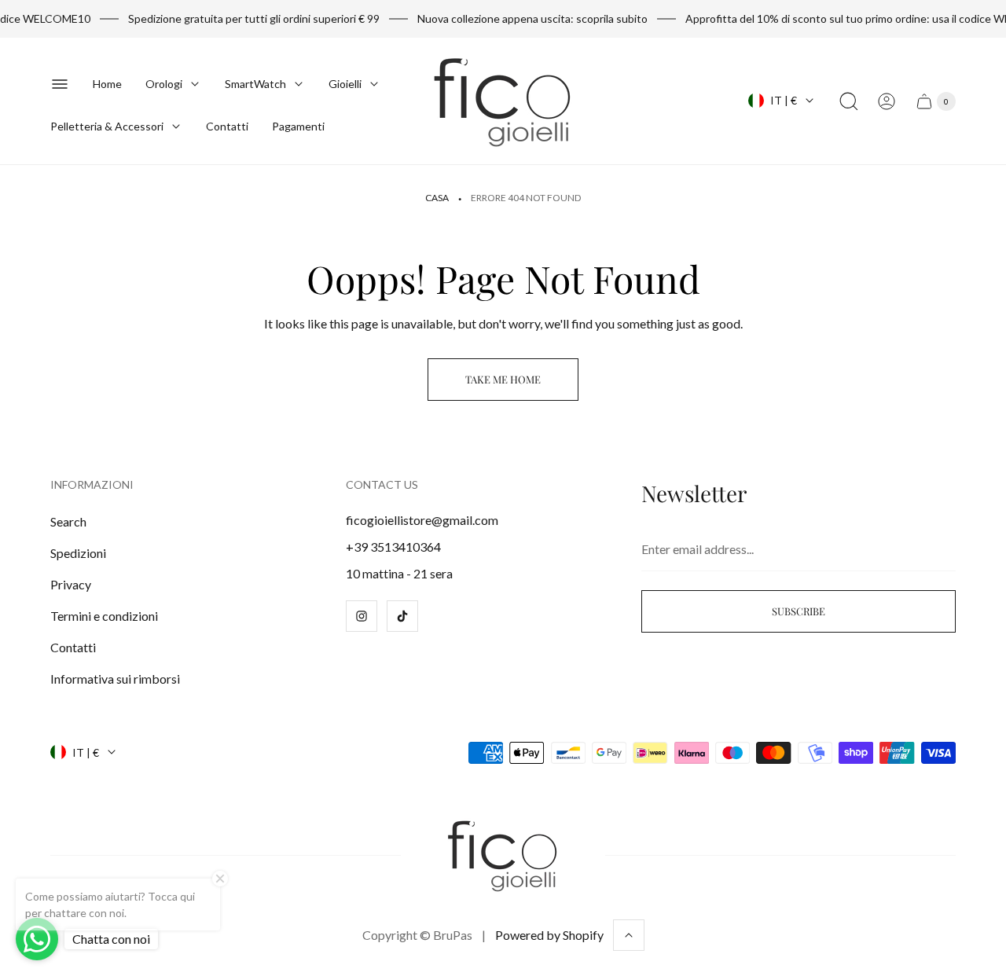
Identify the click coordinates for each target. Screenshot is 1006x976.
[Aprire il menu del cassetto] (59, 84)
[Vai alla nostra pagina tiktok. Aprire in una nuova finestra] (402, 616)
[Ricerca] (849, 101)
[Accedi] (886, 101)
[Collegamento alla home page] (503, 855)
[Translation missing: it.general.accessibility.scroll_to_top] (628, 935)
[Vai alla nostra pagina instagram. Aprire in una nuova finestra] (361, 616)
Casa (437, 198)
